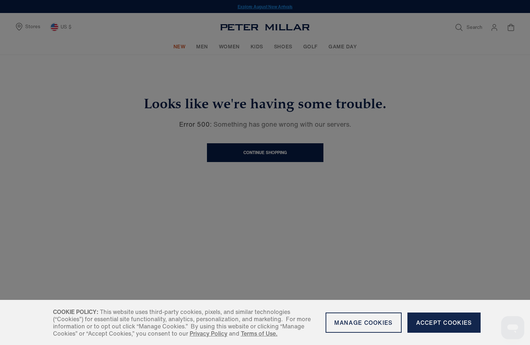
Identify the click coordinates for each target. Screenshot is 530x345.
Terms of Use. (259, 333)
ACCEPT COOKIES (444, 322)
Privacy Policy (209, 333)
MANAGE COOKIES (363, 322)
